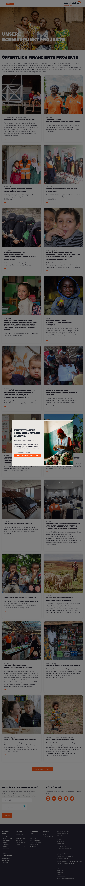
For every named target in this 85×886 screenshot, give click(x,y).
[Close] (71, 422)
